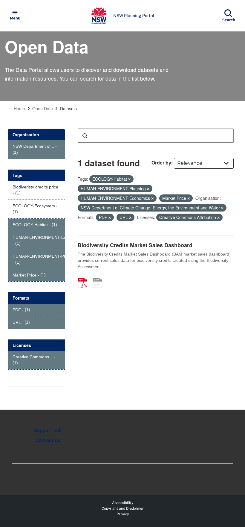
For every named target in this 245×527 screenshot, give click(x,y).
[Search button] (85, 136)
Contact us (48, 440)
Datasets (68, 108)
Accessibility (122, 503)
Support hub (48, 430)
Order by (161, 162)
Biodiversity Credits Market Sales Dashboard (135, 245)
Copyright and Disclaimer (123, 508)
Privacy (123, 514)
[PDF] (84, 277)
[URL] (99, 277)
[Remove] (129, 179)
